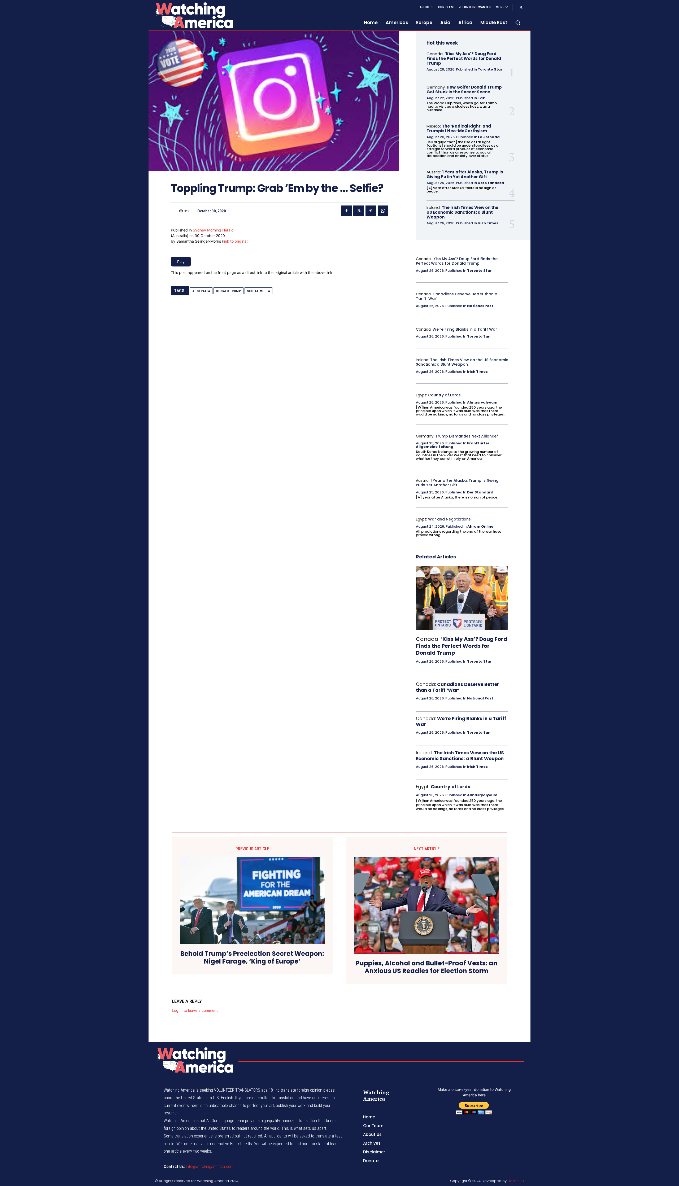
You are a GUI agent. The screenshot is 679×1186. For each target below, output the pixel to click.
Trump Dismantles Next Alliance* (466, 436)
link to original (235, 241)
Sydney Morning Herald (213, 230)
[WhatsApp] (383, 210)
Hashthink (516, 1180)
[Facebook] (346, 210)
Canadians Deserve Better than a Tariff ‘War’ (456, 296)
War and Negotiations (449, 519)
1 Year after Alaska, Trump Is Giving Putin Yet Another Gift (464, 174)
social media (258, 291)
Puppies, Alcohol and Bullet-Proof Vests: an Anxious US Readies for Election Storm (427, 967)
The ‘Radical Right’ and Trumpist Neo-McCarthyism (458, 128)
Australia (201, 291)
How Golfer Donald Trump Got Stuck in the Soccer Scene (464, 89)
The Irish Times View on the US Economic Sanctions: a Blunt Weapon (462, 212)
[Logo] (193, 15)
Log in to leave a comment (195, 1010)
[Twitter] (521, 7)
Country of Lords (444, 395)
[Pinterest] (370, 210)
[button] (517, 22)
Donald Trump (228, 291)
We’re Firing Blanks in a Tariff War (465, 329)
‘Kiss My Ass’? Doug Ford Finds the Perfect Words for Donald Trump (463, 58)
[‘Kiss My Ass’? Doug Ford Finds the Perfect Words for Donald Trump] (462, 598)
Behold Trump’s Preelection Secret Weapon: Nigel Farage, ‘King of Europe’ (252, 957)
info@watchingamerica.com (209, 1166)
